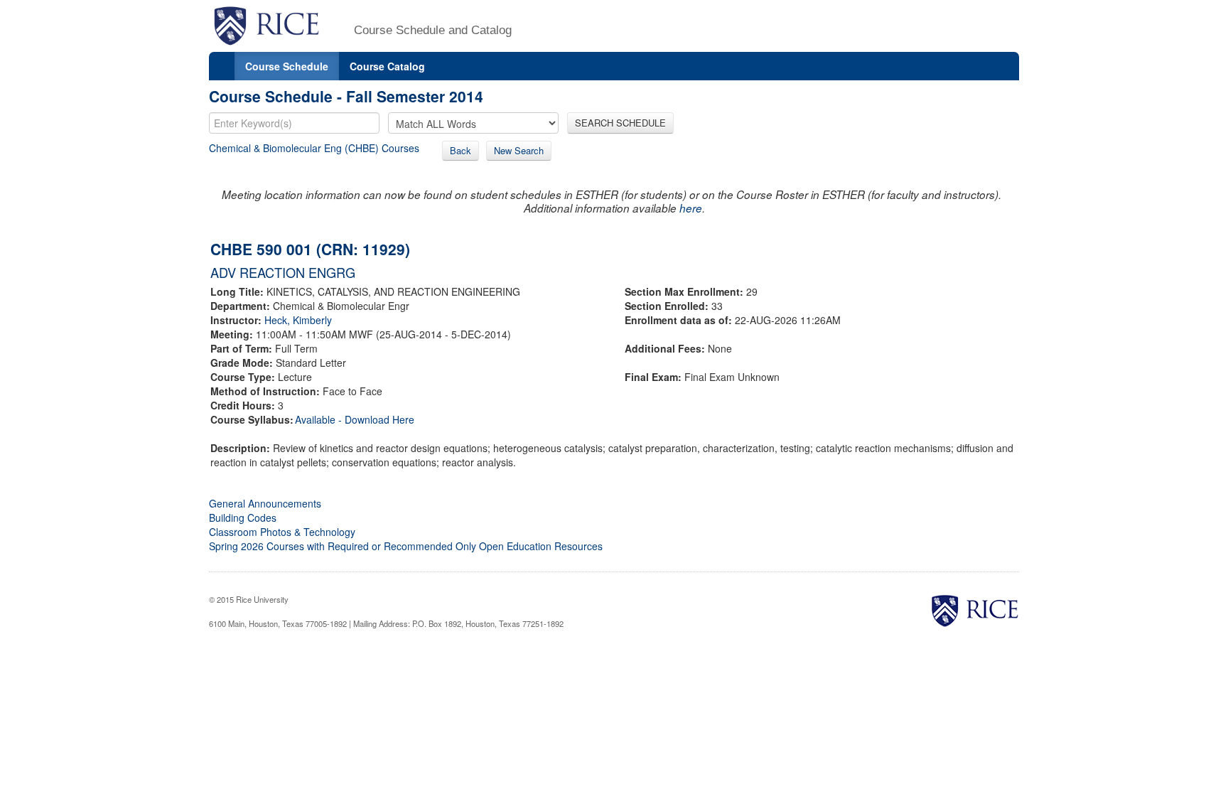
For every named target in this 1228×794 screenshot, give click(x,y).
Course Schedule (286, 66)
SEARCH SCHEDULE (620, 122)
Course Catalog (387, 66)
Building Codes (242, 517)
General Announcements (265, 503)
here (690, 207)
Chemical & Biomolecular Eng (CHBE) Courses (314, 148)
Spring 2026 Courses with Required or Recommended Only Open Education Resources (406, 546)
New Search (519, 150)
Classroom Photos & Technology (282, 532)
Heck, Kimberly (298, 320)
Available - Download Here (354, 419)
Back (460, 150)
